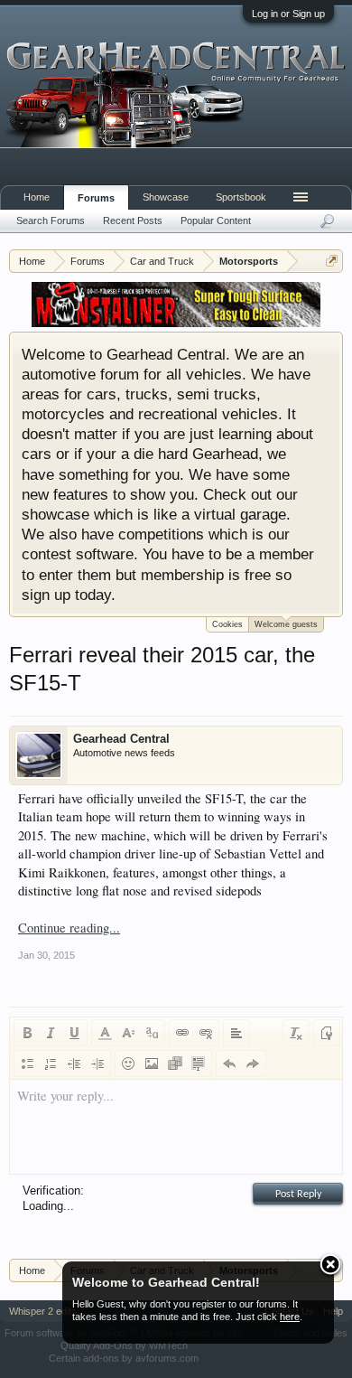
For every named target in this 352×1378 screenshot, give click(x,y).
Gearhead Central (121, 738)
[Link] (182, 1033)
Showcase (166, 197)
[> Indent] (97, 1063)
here (290, 1316)
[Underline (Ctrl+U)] (74, 1033)
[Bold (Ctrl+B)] (27, 1033)
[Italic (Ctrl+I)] (50, 1033)
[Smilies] (128, 1063)
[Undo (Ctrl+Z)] (229, 1063)
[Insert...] (198, 1063)
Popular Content (216, 220)
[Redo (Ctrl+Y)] (253, 1063)
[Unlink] (206, 1033)
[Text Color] (105, 1033)
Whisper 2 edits (43, 1311)
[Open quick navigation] (332, 261)
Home (36, 197)
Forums (96, 197)
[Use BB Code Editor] (327, 1033)
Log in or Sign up (288, 13)
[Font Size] (128, 1033)
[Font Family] (151, 1033)
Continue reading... (69, 927)
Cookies (227, 624)
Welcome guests (286, 624)
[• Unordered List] (27, 1063)
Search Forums (50, 220)
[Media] (175, 1063)
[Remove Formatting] (296, 1033)
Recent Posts (132, 220)
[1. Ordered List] (50, 1063)
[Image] (151, 1063)
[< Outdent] (74, 1063)
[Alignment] (236, 1033)
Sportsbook (241, 197)
